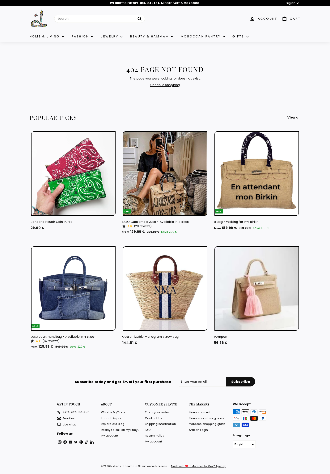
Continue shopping (165, 85)
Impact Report (112, 418)
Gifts (238, 36)
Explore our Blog (112, 424)
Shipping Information (160, 424)
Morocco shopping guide (207, 424)
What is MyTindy (113, 412)
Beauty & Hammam (150, 36)
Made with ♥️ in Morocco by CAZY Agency (198, 466)
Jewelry (110, 36)
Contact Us (153, 418)
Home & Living (45, 36)
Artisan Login (198, 430)
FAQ (148, 430)
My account (109, 435)
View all (294, 117)
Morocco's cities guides (206, 418)
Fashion (81, 36)
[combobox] (99, 19)
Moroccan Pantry (201, 36)
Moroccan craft (200, 412)
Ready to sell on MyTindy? (120, 430)
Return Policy (154, 435)
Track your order (157, 412)
